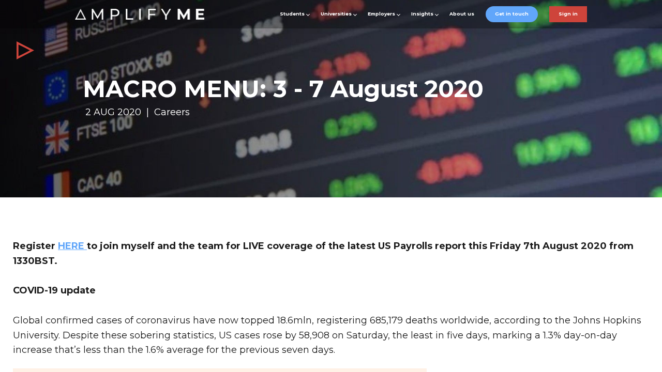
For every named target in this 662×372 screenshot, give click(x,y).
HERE (72, 246)
